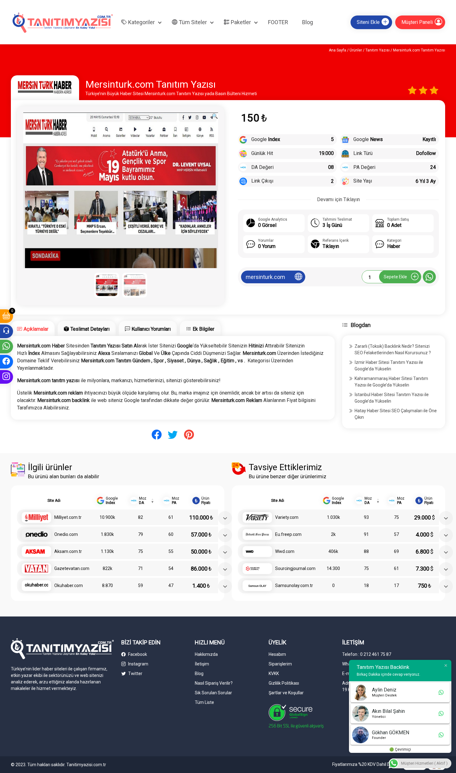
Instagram (137, 663)
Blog (307, 22)
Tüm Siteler (192, 22)
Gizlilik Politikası (284, 683)
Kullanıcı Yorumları (151, 329)
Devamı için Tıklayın (338, 199)
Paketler (240, 22)
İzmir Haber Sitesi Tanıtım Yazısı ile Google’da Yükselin (389, 365)
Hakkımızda (206, 654)
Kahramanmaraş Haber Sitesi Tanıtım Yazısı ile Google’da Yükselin (391, 381)
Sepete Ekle (395, 276)
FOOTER (278, 22)
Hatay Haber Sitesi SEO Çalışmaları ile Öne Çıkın (396, 414)
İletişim (202, 663)
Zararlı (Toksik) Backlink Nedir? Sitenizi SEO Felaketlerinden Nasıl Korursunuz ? (393, 349)
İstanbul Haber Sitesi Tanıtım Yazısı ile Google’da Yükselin (392, 398)
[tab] (33, 328)
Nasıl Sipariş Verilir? (214, 683)
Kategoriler (141, 22)
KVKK (274, 673)
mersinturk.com (265, 277)
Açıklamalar (36, 329)
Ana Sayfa (337, 50)
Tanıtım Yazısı (377, 50)
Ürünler (356, 50)
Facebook (137, 654)
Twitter (134, 673)
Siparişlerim (280, 663)
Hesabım (277, 654)
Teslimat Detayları (90, 329)
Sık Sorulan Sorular (213, 692)
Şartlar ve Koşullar (286, 692)
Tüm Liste (204, 702)
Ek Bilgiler (203, 329)
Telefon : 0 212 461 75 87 (366, 654)
